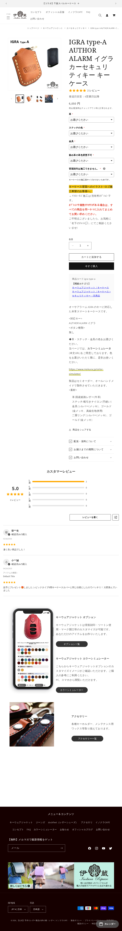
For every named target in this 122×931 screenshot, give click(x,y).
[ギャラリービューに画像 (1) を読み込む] (20, 99)
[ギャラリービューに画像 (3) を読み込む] (39, 99)
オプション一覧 (72, 644)
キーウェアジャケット (53, 28)
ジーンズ (40, 822)
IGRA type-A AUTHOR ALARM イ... (104, 28)
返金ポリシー (76, 920)
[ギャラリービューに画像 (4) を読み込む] (49, 99)
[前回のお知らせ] (6, 3)
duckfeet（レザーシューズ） (63, 822)
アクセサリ (87, 822)
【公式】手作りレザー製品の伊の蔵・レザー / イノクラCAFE (42, 920)
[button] (8, 17)
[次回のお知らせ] (115, 3)
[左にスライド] (11, 98)
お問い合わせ (103, 829)
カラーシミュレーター (45, 829)
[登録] (61, 848)
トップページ (33, 28)
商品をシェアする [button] (82, 429)
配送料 (76, 108)
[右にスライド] (57, 98)
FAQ (29, 829)
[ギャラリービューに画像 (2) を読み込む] (29, 99)
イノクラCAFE (102, 822)
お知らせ (64, 829)
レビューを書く (90, 517)
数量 (71, 239)
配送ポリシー (83, 923)
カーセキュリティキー (77, 28)
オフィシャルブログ (82, 829)
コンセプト (18, 829)
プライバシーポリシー (94, 920)
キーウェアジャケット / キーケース (90, 287)
